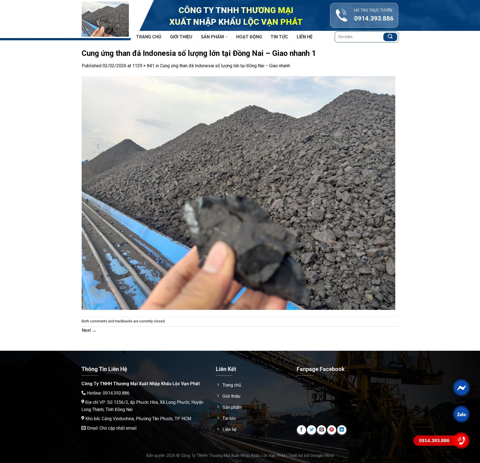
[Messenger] (461, 387)
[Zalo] (461, 414)
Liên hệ (304, 36)
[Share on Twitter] (311, 429)
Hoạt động (249, 36)
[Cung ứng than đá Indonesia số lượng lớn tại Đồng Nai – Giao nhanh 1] (238, 192)
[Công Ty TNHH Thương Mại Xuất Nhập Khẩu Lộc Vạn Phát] (105, 19)
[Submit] (390, 37)
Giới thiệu (181, 36)
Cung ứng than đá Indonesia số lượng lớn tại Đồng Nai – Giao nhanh (225, 65)
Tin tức (279, 36)
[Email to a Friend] (321, 429)
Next (89, 330)
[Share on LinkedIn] (341, 429)
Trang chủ (148, 36)
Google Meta (322, 455)
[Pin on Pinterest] (331, 429)
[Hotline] (461, 440)
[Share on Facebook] (301, 429)
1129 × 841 (143, 65)
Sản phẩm (212, 36)
